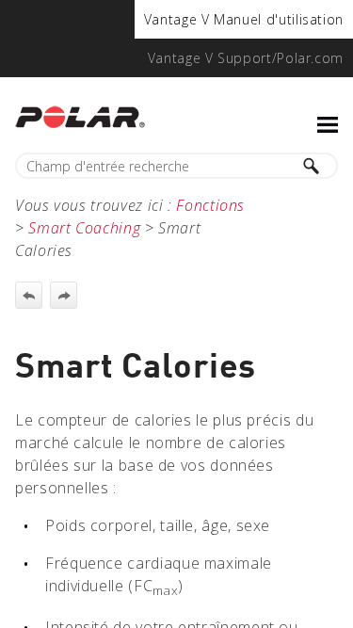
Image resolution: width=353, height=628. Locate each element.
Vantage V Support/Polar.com (246, 58)
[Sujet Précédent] (28, 295)
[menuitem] (244, 19)
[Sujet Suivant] (63, 295)
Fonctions (210, 205)
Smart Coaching (84, 227)
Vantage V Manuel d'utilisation (244, 19)
